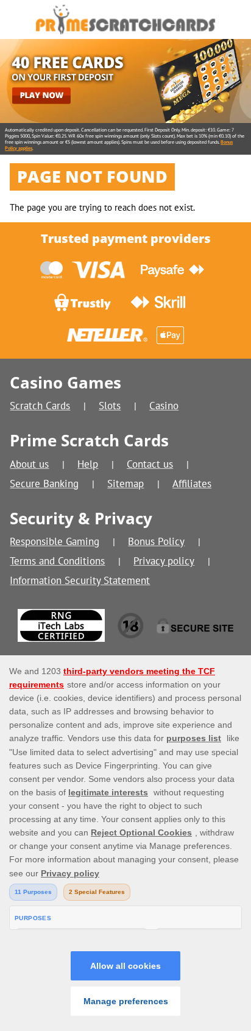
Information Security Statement (80, 580)
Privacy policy (163, 561)
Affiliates (191, 483)
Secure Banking (44, 483)
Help (87, 464)
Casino (164, 405)
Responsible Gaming (54, 541)
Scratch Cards (40, 405)
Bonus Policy (156, 541)
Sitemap (125, 483)
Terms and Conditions (57, 561)
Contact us (150, 464)
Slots (110, 405)
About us (29, 464)
